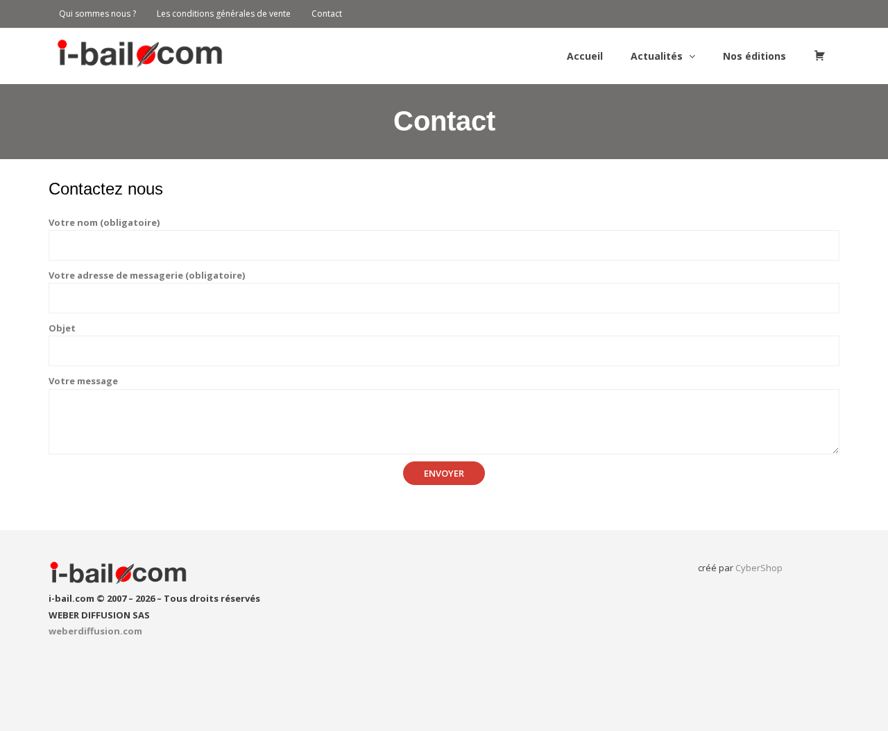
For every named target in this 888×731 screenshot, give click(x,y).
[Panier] (819, 56)
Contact (326, 13)
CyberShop (759, 567)
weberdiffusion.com (95, 631)
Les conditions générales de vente (224, 13)
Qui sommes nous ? (97, 13)
